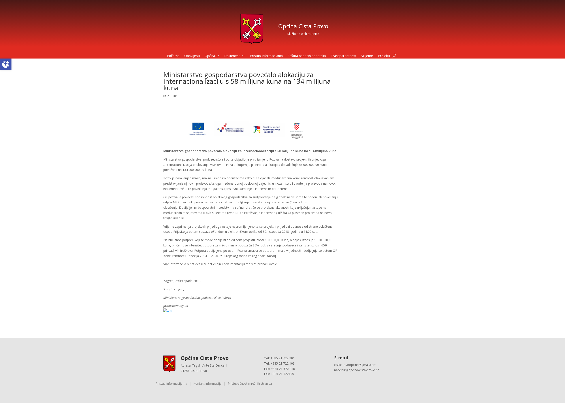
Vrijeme (367, 56)
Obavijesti (192, 56)
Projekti (384, 56)
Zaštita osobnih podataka (307, 56)
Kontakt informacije (207, 383)
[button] (5, 64)
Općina (210, 56)
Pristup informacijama (266, 56)
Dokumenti (232, 56)
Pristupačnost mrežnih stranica (250, 383)
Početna (173, 56)
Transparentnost (343, 56)
